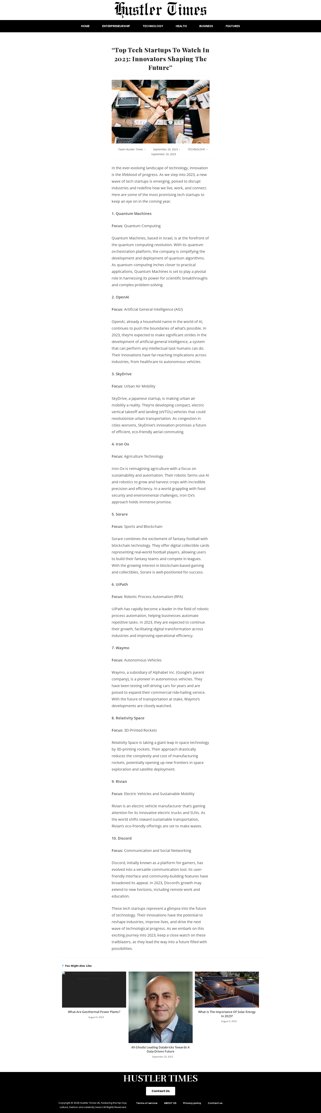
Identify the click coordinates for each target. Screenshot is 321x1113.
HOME (85, 26)
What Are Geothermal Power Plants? (94, 1012)
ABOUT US (170, 1103)
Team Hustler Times (130, 149)
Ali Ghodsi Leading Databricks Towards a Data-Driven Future (160, 1049)
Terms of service (146, 1103)
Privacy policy (192, 1103)
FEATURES (233, 26)
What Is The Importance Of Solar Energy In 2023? (227, 1014)
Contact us (215, 1103)
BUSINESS (206, 26)
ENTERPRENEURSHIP (116, 26)
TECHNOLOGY (153, 26)
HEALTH (181, 26)
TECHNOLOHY (196, 149)
